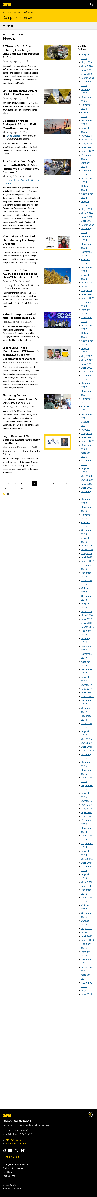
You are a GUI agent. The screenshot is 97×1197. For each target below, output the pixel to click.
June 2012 (87, 932)
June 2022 (87, 360)
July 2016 (86, 739)
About (12, 34)
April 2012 (86, 936)
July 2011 (86, 990)
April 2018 (86, 623)
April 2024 (86, 220)
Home (5, 34)
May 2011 (86, 994)
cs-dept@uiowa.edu (15, 1143)
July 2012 (86, 928)
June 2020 (87, 479)
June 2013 (87, 882)
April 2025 (86, 147)
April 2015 (86, 812)
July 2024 (86, 209)
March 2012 (87, 940)
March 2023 (87, 298)
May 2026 (86, 70)
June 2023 (87, 286)
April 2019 (86, 557)
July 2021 (86, 429)
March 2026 (87, 77)
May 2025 (86, 143)
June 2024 (87, 213)
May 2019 (86, 553)
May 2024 (86, 217)
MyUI (5, 1192)
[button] (91, 4)
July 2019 (86, 545)
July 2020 (86, 476)
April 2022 (86, 367)
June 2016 (87, 742)
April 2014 (86, 862)
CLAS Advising (9, 1185)
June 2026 (87, 66)
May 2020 (86, 483)
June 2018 (87, 615)
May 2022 (86, 364)
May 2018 (86, 619)
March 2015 (87, 816)
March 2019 (87, 561)
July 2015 (86, 800)
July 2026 (86, 62)
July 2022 (86, 356)
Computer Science (17, 17)
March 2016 (87, 750)
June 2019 (87, 549)
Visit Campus (9, 1172)
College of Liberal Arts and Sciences (18, 12)
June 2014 (87, 858)
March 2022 (87, 371)
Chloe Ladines (13, 136)
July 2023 (86, 282)
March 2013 (87, 886)
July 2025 (86, 135)
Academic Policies (12, 1188)
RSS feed (9, 494)
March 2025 (87, 151)
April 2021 (86, 437)
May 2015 (86, 808)
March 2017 (87, 696)
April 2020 (86, 487)
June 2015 (87, 804)
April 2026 (86, 74)
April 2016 (86, 746)
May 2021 (86, 433)
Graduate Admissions (13, 1168)
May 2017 (86, 688)
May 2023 (86, 290)
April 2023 (86, 294)
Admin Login (12, 1156)
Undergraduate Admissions (15, 1164)
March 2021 (87, 441)
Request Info (9, 1176)
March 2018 (87, 626)
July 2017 (86, 684)
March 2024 (87, 224)
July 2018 (86, 611)
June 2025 (87, 139)
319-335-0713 (13, 1139)
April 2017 (86, 692)
